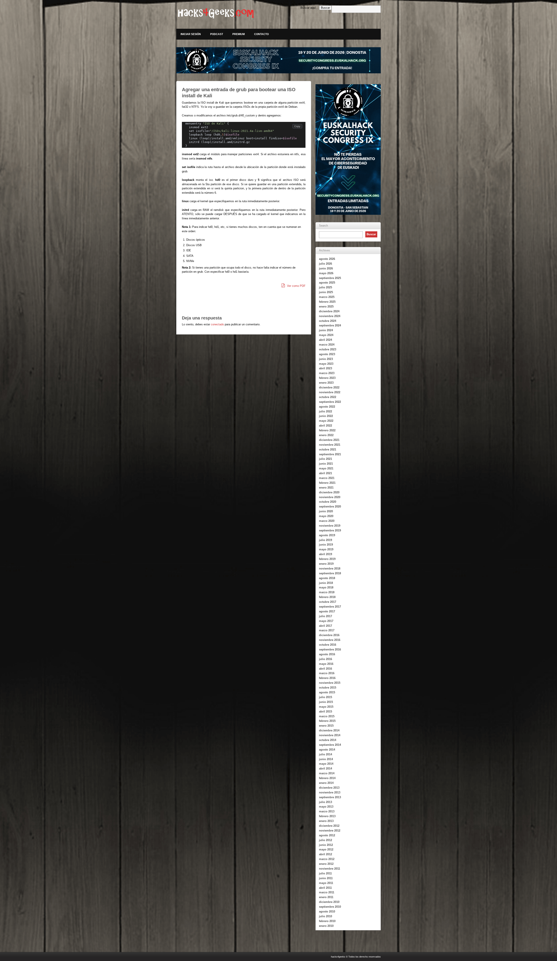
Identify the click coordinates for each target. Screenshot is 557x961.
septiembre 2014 (330, 744)
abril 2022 (325, 425)
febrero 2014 (327, 778)
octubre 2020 (327, 501)
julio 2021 (325, 458)
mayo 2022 (326, 420)
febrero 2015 (327, 720)
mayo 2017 (326, 621)
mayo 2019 (326, 549)
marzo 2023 (326, 373)
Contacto (261, 34)
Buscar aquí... (309, 7)
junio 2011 (326, 878)
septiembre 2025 (330, 278)
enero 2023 (326, 382)
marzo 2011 (326, 892)
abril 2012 (325, 854)
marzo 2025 (326, 297)
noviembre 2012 (329, 830)
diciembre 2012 (329, 825)
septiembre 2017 (330, 606)
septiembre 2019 (330, 530)
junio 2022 (326, 416)
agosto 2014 (327, 749)
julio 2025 (325, 287)
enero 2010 (326, 925)
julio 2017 (325, 616)
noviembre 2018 (329, 568)
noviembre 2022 (329, 392)
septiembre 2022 (330, 401)
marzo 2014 (326, 773)
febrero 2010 (327, 921)
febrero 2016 (327, 678)
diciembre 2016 (329, 635)
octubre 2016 (327, 644)
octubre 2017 (327, 601)
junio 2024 (326, 330)
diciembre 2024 (329, 311)
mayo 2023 (326, 363)
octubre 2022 (327, 397)
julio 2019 (325, 540)
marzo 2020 (326, 521)
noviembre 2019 (329, 525)
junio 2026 (326, 268)
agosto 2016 (327, 654)
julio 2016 (325, 659)
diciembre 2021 (329, 440)
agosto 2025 (327, 282)
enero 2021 (326, 487)
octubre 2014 (327, 740)
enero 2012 (326, 863)
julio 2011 (325, 873)
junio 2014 (326, 759)
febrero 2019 (327, 559)
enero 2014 (326, 783)
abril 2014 (325, 768)
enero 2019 (326, 563)
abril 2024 (325, 339)
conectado (217, 324)
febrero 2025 (327, 301)
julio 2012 (325, 840)
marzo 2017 (326, 630)
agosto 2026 (327, 258)
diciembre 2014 (329, 730)
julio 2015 (325, 697)
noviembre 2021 (329, 444)
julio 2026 (325, 263)
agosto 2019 (327, 535)
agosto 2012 (327, 835)
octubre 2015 (327, 687)
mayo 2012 (326, 849)
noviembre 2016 (329, 640)
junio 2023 (326, 359)
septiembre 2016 (330, 649)
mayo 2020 (326, 516)
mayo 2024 (326, 335)
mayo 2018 (326, 587)
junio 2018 (326, 583)
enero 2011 (326, 897)
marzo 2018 (326, 592)
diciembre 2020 (329, 492)
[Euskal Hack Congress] (278, 60)
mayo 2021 (326, 468)
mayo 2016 (326, 663)
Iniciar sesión (191, 34)
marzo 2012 (326, 859)
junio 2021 (326, 463)
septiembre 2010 (330, 906)
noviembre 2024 (329, 316)
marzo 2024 (326, 344)
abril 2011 (325, 887)
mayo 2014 (326, 763)
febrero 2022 (327, 430)
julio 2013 (325, 802)
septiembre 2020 (330, 506)
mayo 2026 (326, 273)
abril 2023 (325, 368)
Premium (238, 34)
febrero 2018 (327, 597)
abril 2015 (325, 711)
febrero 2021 (327, 482)
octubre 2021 (327, 449)
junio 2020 (326, 511)
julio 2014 (325, 754)
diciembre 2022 (329, 387)
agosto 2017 (327, 611)
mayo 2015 (326, 706)
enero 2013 (326, 821)
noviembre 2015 (329, 682)
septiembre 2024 (330, 325)
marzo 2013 (326, 811)
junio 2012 (326, 845)
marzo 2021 (326, 478)
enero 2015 (326, 725)
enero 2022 (326, 435)
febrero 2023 (327, 378)
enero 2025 (326, 306)
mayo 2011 (326, 883)
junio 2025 (326, 292)
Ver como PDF (295, 285)
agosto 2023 (327, 354)
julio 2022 (325, 411)
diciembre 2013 (329, 787)
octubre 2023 (327, 349)
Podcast (216, 34)
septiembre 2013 (330, 797)
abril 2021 (325, 473)
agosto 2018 (327, 578)
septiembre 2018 (330, 573)
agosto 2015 (327, 692)
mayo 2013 (326, 806)
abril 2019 (325, 554)
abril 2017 (325, 625)
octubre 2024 (327, 321)
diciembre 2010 (329, 902)
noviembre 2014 (329, 735)
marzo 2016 (326, 673)
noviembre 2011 (329, 868)
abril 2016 (325, 668)
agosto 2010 (327, 911)
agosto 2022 (327, 406)
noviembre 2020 (329, 497)
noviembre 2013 (329, 792)
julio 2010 (325, 916)
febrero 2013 (327, 816)
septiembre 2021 (330, 454)
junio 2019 (326, 544)
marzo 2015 (326, 716)
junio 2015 (326, 702)
